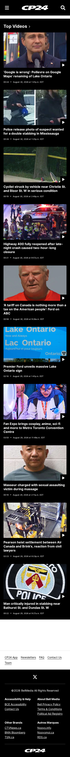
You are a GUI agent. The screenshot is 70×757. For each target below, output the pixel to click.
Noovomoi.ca (45, 732)
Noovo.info (44, 727)
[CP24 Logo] (35, 7)
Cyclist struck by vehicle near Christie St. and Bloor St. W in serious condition (35, 189)
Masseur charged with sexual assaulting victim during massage (34, 487)
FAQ (41, 657)
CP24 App (11, 657)
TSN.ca (9, 737)
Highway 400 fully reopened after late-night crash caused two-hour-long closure (33, 248)
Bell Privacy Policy (48, 704)
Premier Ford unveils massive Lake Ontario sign (30, 368)
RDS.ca (42, 737)
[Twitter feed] (35, 676)
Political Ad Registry (50, 713)
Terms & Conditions (49, 709)
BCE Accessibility (15, 704)
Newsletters (28, 657)
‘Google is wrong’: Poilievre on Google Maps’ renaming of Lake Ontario (32, 74)
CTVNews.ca (13, 727)
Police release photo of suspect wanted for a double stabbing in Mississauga (34, 131)
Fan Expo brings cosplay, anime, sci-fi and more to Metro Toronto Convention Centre (34, 428)
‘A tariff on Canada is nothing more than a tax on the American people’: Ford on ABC (35, 309)
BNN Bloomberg (15, 732)
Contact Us (54, 657)
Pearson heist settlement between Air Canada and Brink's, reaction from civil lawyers (33, 546)
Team (8, 662)
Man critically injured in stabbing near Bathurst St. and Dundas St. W (32, 606)
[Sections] (7, 7)
